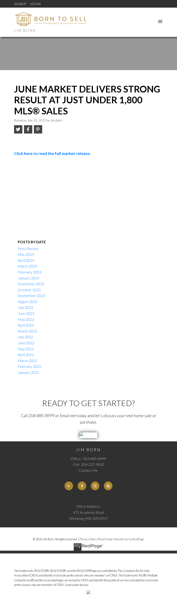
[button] (69, 485)
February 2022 (29, 366)
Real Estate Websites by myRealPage (121, 539)
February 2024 (29, 272)
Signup (20, 4)
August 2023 (27, 301)
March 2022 (27, 360)
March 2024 (27, 266)
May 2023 (26, 319)
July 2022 (25, 337)
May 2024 (26, 254)
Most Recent (28, 248)
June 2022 (26, 343)
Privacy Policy (88, 539)
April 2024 (26, 260)
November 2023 (31, 284)
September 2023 (31, 295)
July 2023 (25, 307)
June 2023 (26, 313)
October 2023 (29, 290)
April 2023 (26, 325)
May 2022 (26, 349)
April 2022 (26, 354)
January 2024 (28, 278)
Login (35, 4)
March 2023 (27, 331)
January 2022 (28, 372)
